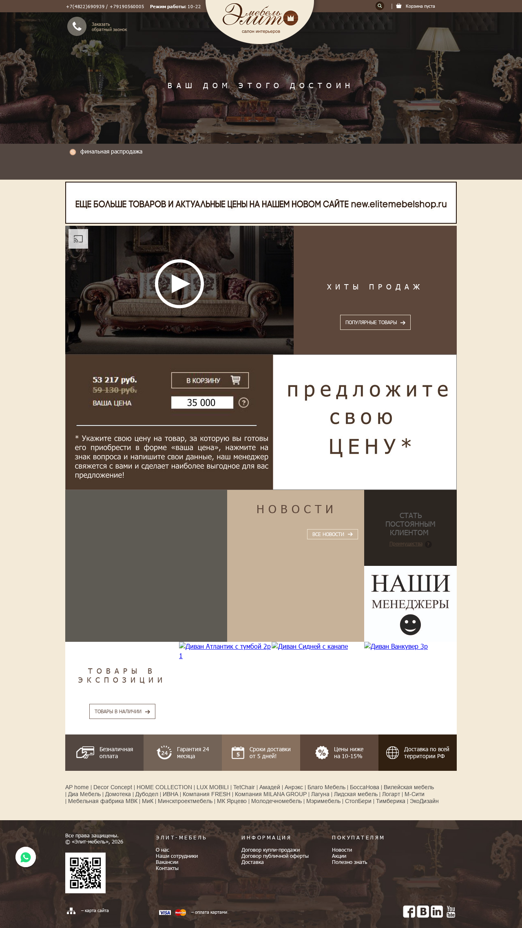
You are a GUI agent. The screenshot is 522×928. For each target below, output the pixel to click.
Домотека (118, 794)
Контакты (167, 868)
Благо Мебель (326, 787)
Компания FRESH (206, 794)
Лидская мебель (356, 794)
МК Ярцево (232, 801)
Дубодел (146, 794)
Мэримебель (323, 801)
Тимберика (390, 801)
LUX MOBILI (213, 787)
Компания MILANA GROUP (271, 794)
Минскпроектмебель (185, 801)
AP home (77, 787)
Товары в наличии (118, 711)
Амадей (269, 787)
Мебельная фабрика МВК (102, 801)
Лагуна (320, 794)
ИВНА (170, 794)
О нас (162, 849)
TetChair (244, 787)
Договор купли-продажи (270, 849)
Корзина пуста (420, 6)
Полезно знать (349, 862)
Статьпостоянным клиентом (410, 523)
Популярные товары (371, 322)
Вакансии (167, 862)
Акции (339, 855)
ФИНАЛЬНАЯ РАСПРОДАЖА (111, 151)
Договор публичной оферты (275, 855)
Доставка (252, 862)
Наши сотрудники (177, 855)
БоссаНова (364, 787)
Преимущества (405, 543)
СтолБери (358, 801)
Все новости (328, 534)
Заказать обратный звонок (109, 26)
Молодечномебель (276, 801)
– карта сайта (95, 910)
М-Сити (415, 794)
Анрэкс (294, 787)
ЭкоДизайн (424, 801)
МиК (147, 801)
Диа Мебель (84, 794)
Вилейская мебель (409, 787)
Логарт (391, 794)
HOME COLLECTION (164, 787)
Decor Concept (112, 787)
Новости (297, 508)
